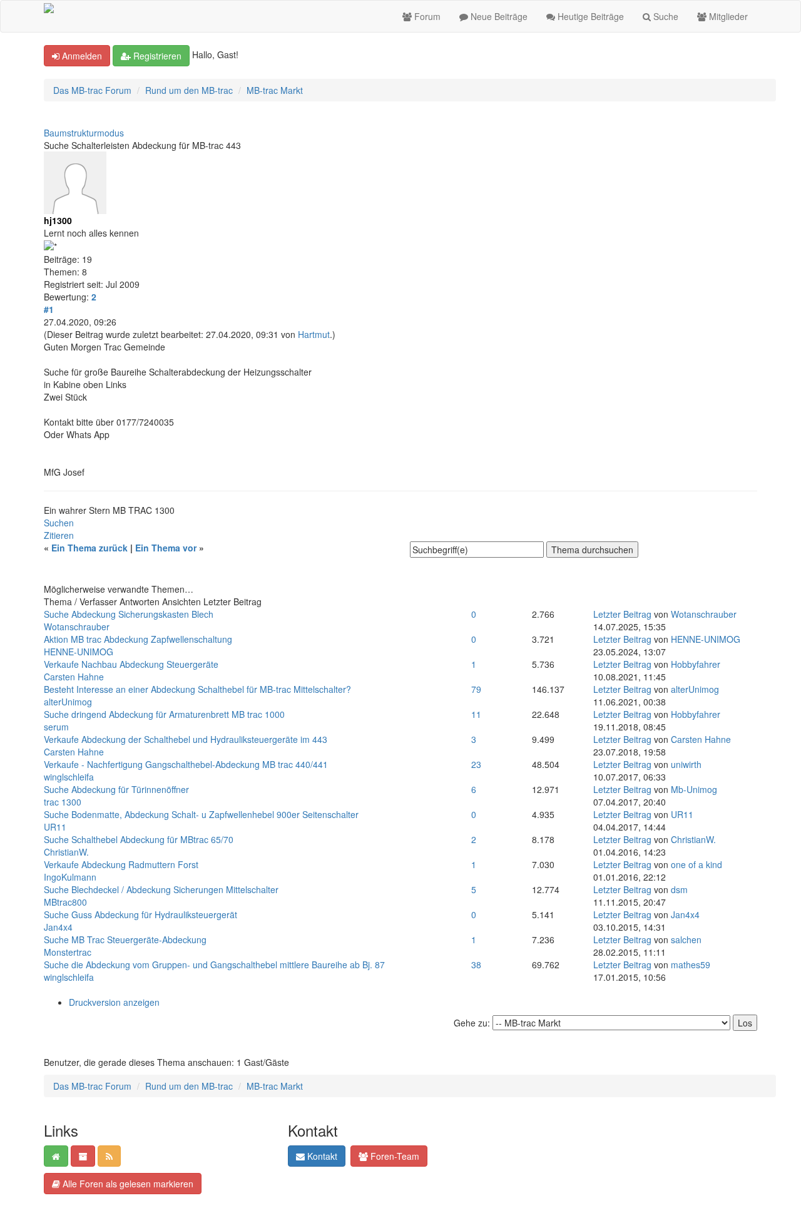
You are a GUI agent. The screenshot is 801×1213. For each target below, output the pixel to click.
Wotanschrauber (77, 626)
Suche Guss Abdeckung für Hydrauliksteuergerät (140, 914)
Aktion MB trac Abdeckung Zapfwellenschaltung (138, 639)
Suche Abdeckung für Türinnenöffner (116, 789)
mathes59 (690, 964)
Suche (664, 16)
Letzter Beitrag (622, 614)
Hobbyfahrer (695, 664)
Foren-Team (393, 1156)
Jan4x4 (58, 927)
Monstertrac (67, 952)
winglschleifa (69, 776)
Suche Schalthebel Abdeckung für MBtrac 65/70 (138, 839)
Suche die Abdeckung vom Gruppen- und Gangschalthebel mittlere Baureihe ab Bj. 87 (214, 964)
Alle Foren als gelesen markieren (126, 1183)
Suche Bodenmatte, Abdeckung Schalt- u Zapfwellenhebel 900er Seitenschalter (201, 814)
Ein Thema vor (165, 547)
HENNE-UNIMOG (78, 651)
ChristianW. (66, 852)
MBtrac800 (65, 902)
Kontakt (321, 1156)
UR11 (55, 827)
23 (476, 764)
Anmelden (80, 55)
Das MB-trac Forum (92, 90)
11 (476, 714)
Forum (426, 16)
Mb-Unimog (694, 789)
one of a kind (696, 864)
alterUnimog (68, 701)
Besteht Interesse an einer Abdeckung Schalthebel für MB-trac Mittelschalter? (197, 689)
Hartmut (314, 334)
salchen (686, 939)
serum (56, 726)
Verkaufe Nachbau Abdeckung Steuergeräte (131, 664)
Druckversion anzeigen (114, 1002)
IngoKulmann (70, 877)
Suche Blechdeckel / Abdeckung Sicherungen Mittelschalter (161, 889)
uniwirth (686, 764)
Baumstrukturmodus (84, 132)
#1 (49, 309)
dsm (679, 889)
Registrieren (156, 55)
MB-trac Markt (275, 90)
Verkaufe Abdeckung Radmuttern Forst (121, 864)
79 (476, 689)
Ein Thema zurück (89, 547)
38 (476, 964)
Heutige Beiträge (589, 16)
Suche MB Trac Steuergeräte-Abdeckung (125, 939)
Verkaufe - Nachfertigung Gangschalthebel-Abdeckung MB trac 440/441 (186, 764)
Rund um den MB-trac (189, 90)
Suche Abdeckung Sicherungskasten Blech (128, 614)
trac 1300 (62, 802)
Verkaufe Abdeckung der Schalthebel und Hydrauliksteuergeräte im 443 (185, 739)
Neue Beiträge (498, 16)
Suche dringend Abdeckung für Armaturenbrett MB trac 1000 (164, 714)
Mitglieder (727, 16)
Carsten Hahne (74, 676)
